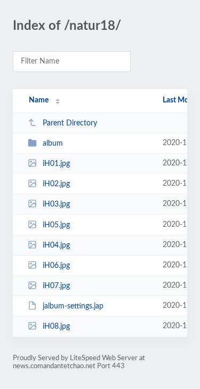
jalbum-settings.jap (73, 306)
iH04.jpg (56, 245)
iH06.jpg (56, 265)
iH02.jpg (56, 184)
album (53, 143)
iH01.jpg (56, 164)
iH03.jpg (56, 204)
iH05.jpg (56, 225)
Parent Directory (70, 123)
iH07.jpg (56, 286)
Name (39, 100)
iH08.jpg (56, 326)
